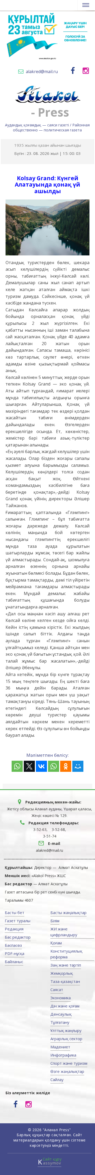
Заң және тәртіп (65, 965)
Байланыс (14, 961)
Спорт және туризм (68, 1063)
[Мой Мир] (77, 766)
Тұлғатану (59, 1022)
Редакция (14, 928)
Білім (54, 920)
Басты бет (14, 912)
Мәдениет (60, 1046)
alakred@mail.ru (42, 71)
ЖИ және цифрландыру (63, 931)
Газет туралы (17, 920)
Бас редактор (18, 937)
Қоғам (56, 942)
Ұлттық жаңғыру (66, 1030)
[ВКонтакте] (41, 766)
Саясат (56, 989)
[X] (29, 766)
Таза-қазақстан (65, 981)
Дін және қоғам (64, 1005)
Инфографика (63, 1055)
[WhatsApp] (17, 766)
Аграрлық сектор (66, 1038)
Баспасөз (13, 945)
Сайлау (57, 1079)
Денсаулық (61, 1014)
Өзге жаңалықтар (67, 1071)
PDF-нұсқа (14, 953)
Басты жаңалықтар (68, 912)
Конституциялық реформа (66, 953)
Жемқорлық (61, 973)
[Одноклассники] (65, 766)
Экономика (60, 997)
